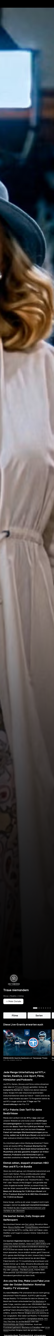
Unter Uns (7, 1251)
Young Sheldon (32, 1232)
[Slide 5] (45, 1012)
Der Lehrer (29, 1229)
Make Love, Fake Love (34, 1315)
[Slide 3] (41, 1012)
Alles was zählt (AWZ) (36, 1248)
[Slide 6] (47, 1012)
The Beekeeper (10, 1272)
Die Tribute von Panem (28, 1272)
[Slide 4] (43, 1012)
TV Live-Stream (22, 1092)
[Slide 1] (35, 1012)
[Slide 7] (50, 1012)
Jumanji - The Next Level (22, 1274)
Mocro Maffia (14, 1232)
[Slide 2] (39, 1012)
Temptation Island (35, 1323)
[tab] (7, 9)
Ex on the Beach (23, 1326)
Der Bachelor (38, 1306)
